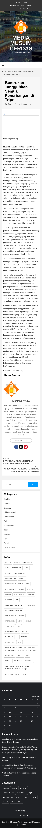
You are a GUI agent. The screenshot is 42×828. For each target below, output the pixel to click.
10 (10, 712)
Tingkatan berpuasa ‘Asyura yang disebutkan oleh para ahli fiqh (17, 667)
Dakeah (21, 589)
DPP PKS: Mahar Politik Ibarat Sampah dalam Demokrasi (18, 461)
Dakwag (30, 589)
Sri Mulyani (18, 661)
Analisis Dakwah (19, 573)
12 (21, 712)
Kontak (28, 4)
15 (37, 712)
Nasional (7, 534)
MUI (17, 637)
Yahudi (24, 674)
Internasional (9, 525)
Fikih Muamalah (10, 512)
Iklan (22, 4)
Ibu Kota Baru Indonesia (13, 610)
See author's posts (21, 440)
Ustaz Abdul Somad (12, 674)
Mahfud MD (9, 637)
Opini (6, 538)
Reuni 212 (20, 655)
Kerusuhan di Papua (12, 632)
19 (21, 717)
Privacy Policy (20, 811)
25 (15, 721)
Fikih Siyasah (9, 517)
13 (26, 712)
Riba (27, 655)
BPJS (27, 584)
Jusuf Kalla (9, 626)
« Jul (3, 729)
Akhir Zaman (16, 568)
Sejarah (8, 661)
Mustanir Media (13, 104)
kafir (18, 626)
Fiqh (5, 521)
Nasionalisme (10, 642)
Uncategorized (10, 547)
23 (4, 721)
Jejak (6, 530)
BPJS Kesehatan (10, 589)
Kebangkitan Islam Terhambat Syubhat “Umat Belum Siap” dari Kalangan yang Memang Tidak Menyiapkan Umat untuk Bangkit (20, 750)
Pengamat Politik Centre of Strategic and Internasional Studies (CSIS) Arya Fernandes (20, 649)
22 (37, 717)
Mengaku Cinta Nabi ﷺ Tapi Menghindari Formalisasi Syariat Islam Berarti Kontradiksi (19, 766)
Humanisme (31, 605)
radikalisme (9, 655)
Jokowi (28, 621)
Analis (26, 568)
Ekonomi (7, 508)
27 (26, 721)
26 (21, 721)
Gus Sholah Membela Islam (14, 605)
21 (32, 717)
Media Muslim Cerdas (21, 43)
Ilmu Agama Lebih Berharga (14, 616)
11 (15, 712)
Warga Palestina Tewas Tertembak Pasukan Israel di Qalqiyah (21, 468)
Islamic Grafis (14, 4)
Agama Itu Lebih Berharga (23, 563)
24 (10, 721)
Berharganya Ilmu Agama (14, 584)
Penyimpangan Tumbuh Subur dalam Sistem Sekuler (19, 758)
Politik (6, 543)
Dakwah (7, 503)
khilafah (25, 632)
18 (15, 717)
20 (26, 717)
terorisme (28, 661)
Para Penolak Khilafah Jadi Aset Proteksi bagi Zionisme (19, 774)
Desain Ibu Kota (19, 594)
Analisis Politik (10, 578)
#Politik (8, 563)
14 (32, 712)
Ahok (7, 568)
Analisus (22, 578)
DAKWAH (8, 594)
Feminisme (8, 600)
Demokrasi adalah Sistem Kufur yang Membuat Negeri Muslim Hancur (20, 740)
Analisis (7, 499)
